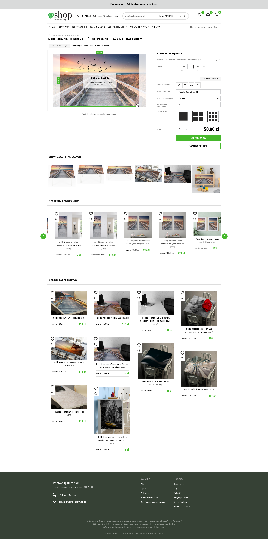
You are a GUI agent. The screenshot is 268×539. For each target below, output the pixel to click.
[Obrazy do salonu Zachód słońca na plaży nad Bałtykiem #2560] (168, 225)
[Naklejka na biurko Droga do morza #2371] (69, 303)
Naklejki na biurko (73, 35)
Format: (160, 67)
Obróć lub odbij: (163, 85)
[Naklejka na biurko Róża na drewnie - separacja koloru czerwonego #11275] (199, 308)
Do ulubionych (57, 46)
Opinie (216, 27)
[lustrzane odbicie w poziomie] (191, 85)
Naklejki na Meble (117, 27)
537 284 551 (86, 16)
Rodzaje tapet (146, 493)
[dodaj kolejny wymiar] (182, 60)
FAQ (175, 489)
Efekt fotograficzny (165, 98)
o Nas (52, 27)
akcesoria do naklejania (162, 106)
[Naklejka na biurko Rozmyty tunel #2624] (199, 369)
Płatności (177, 493)
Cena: (159, 129)
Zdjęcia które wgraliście (150, 497)
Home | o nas (179, 484)
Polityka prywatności (181, 497)
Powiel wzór (162, 111)
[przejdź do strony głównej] (60, 16)
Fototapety (63, 27)
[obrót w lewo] (185, 85)
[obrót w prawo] (179, 85)
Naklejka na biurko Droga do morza (66, 318)
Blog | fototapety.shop (197, 27)
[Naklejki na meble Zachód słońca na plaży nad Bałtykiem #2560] (99, 225)
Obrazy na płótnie (139, 27)
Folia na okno (97, 27)
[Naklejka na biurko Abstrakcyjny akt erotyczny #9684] (156, 361)
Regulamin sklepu (180, 502)
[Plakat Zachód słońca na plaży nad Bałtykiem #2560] (203, 224)
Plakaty (155, 27)
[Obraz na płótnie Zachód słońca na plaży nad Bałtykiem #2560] (134, 225)
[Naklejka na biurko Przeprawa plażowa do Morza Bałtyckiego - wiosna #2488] (112, 349)
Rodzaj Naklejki (163, 92)
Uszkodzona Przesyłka (182, 506)
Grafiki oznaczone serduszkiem (153, 502)
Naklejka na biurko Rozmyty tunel (196, 389)
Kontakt (209, 27)
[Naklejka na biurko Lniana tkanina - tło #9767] (69, 397)
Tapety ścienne (79, 27)
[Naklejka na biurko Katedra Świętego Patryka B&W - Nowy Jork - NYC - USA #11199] (112, 411)
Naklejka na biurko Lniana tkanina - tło (69, 412)
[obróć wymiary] (218, 60)
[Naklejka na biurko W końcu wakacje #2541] (112, 303)
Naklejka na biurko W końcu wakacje (110, 318)
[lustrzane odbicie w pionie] (198, 85)
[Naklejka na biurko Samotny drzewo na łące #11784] (69, 348)
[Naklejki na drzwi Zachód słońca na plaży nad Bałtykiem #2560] (64, 225)
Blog (142, 484)
